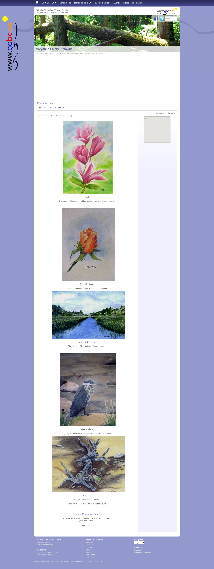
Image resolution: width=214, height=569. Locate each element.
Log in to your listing (45, 545)
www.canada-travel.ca (46, 555)
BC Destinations (59, 53)
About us (89, 542)
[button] (157, 127)
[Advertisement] (107, 76)
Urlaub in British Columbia (47, 552)
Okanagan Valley (89, 53)
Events (117, 3)
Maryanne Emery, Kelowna (54, 49)
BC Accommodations (61, 3)
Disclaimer (90, 557)
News (88, 552)
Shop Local (137, 3)
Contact (89, 547)
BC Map (45, 3)
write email (59, 107)
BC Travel (48, 53)
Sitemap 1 (138, 550)
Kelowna (100, 53)
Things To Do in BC (83, 3)
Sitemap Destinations (142, 553)
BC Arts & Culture (102, 3)
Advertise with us (44, 542)
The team (89, 545)
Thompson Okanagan (74, 53)
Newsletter (90, 550)
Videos (126, 3)
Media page (90, 555)
